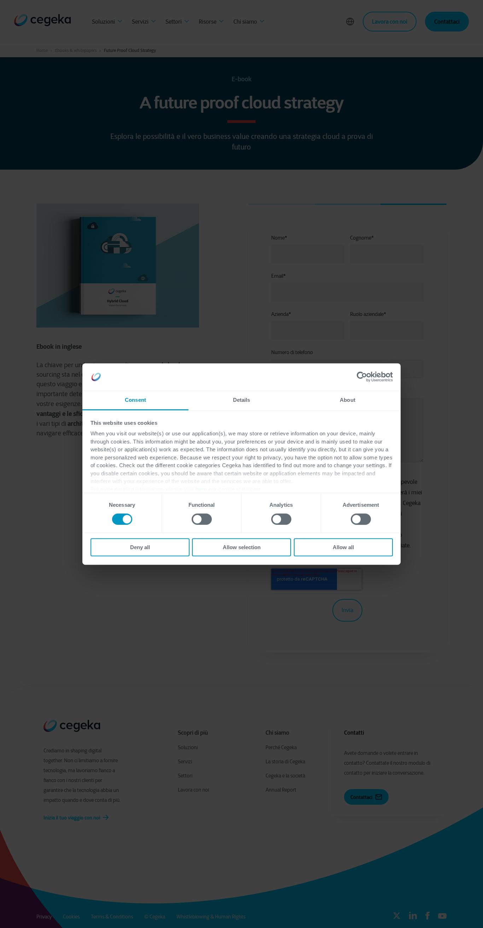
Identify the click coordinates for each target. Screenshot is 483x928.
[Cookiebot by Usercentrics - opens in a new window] (362, 377)
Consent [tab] (135, 400)
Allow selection (242, 547)
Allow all (343, 547)
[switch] (202, 519)
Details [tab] (241, 400)
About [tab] (347, 400)
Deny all (140, 547)
